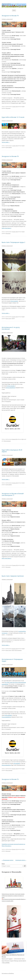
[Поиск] (24, 866)
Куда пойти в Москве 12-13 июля (13, 117)
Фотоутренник (7, 441)
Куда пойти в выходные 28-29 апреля (12, 451)
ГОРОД (13, 318)
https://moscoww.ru (6, 228)
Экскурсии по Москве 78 (10, 156)
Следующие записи (20, 860)
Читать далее (6, 142)
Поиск (3, 863)
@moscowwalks (14, 301)
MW (23, 106)
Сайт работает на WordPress (8, 973)
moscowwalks (16, 763)
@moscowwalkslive (10, 387)
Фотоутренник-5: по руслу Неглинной (11, 328)
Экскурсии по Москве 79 (10, 16)
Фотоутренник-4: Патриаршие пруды (12, 660)
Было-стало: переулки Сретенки (13, 576)
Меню (14, 10)
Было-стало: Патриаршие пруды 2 (13, 242)
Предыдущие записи (7, 860)
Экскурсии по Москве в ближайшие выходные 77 (13, 494)
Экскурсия (8, 108)
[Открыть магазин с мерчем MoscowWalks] (14, 921)
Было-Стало (8, 318)
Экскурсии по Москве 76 (10, 779)
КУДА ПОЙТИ (9, 147)
